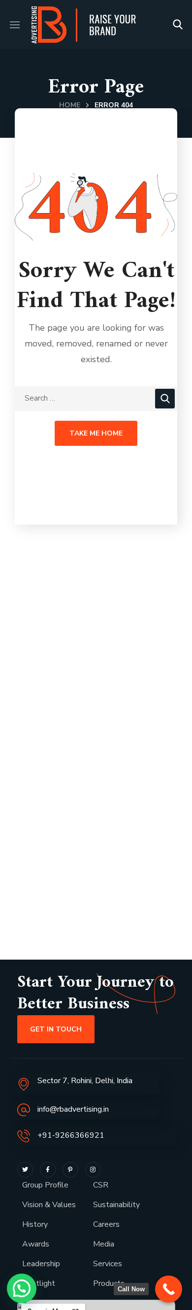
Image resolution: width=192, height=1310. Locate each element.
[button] (178, 24)
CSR (100, 1185)
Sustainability (116, 1204)
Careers (106, 1224)
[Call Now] (168, 1289)
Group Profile (45, 1185)
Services (107, 1263)
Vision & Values (49, 1204)
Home (69, 105)
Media (103, 1244)
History (35, 1224)
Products (109, 1283)
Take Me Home (96, 433)
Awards (35, 1244)
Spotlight (38, 1283)
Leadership (41, 1263)
